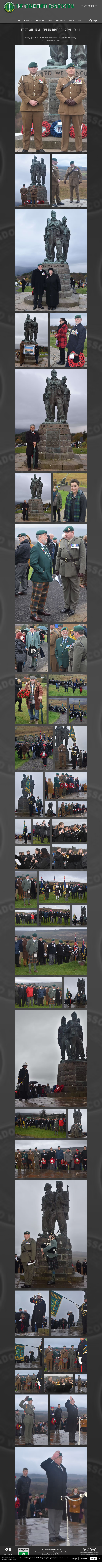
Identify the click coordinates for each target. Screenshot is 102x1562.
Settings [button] (74, 1559)
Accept (93, 1559)
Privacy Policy (12, 1560)
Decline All (83, 1559)
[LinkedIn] (6, 1549)
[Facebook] (10, 1549)
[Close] (99, 1558)
